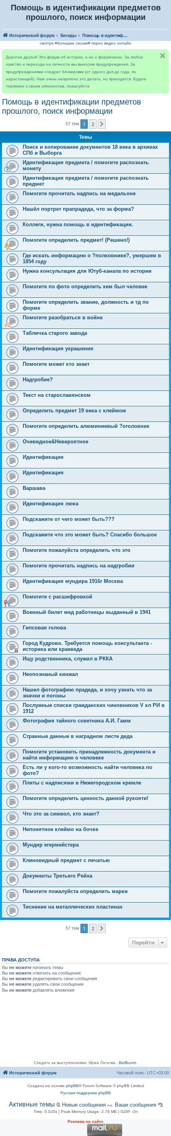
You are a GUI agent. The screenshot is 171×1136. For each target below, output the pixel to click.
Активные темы (32, 1104)
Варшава (34, 488)
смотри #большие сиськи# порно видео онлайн (85, 43)
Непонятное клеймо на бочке (60, 829)
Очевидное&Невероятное (55, 442)
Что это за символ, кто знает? (61, 814)
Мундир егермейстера (51, 845)
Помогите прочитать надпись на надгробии (78, 566)
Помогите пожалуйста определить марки (75, 891)
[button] (102, 124)
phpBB (72, 1086)
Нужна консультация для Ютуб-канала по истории (87, 271)
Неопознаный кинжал (50, 674)
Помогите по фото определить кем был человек (85, 286)
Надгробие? (38, 380)
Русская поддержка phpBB (85, 1093)
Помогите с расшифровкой (57, 597)
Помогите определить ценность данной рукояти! (85, 798)
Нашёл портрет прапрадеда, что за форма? (78, 209)
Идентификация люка (50, 504)
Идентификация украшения (58, 348)
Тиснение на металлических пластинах (72, 907)
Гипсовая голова (44, 628)
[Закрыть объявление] (162, 55)
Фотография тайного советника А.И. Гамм (77, 721)
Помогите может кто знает (56, 364)
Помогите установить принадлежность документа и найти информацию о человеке (89, 755)
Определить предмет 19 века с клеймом (74, 411)
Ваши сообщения (135, 1105)
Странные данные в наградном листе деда (77, 736)
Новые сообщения (84, 1105)
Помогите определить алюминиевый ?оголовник (86, 426)
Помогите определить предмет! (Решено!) (76, 240)
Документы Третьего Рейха (57, 876)
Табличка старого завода (55, 333)
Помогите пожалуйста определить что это (76, 550)
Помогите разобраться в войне (63, 317)
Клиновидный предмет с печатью (66, 860)
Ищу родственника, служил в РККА (68, 659)
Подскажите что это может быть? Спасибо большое (90, 535)
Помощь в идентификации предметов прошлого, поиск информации (71, 106)
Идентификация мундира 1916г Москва (73, 581)
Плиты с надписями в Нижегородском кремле (82, 783)
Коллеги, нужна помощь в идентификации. (78, 224)
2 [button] (92, 124)
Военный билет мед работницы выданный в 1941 (87, 612)
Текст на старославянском (57, 395)
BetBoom (127, 1062)
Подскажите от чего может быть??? (69, 519)
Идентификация (43, 457)
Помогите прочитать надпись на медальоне (79, 193)
